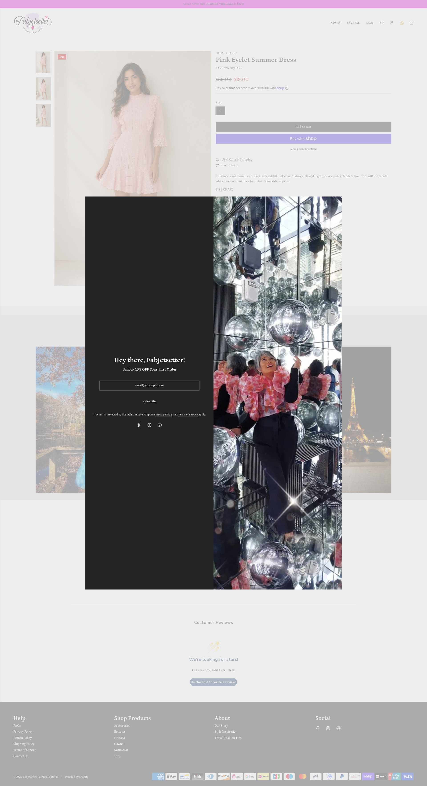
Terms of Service (188, 414)
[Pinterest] (160, 425)
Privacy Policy (163, 414)
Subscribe (149, 401)
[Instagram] (149, 425)
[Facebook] (139, 425)
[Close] (333, 204)
